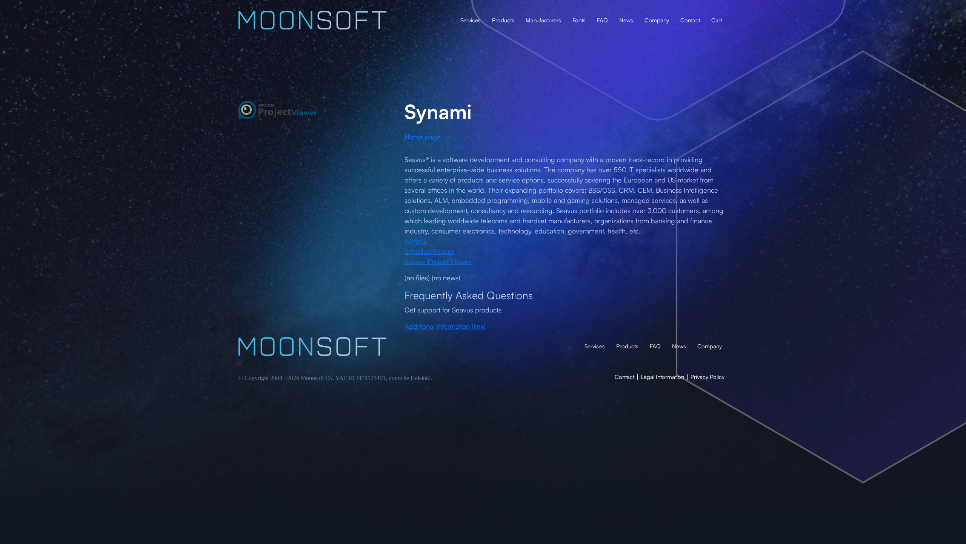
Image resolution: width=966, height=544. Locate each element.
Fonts (579, 20)
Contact (690, 20)
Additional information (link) (445, 326)
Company (657, 20)
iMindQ (415, 241)
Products (503, 20)
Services (470, 20)
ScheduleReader (429, 251)
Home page (423, 137)
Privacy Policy (707, 377)
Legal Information (662, 377)
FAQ (602, 20)
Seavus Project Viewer (438, 261)
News (626, 20)
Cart (716, 20)
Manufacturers (543, 20)
